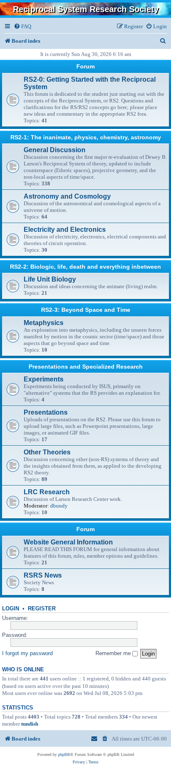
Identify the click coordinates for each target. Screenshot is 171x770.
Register (42, 609)
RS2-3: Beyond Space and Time (85, 309)
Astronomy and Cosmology (67, 196)
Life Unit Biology (50, 279)
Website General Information (68, 542)
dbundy (59, 506)
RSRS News (43, 575)
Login (10, 609)
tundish (29, 724)
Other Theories (47, 452)
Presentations (46, 412)
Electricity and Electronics (65, 229)
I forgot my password (27, 653)
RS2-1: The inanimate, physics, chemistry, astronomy (85, 137)
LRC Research (47, 492)
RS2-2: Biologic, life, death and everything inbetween (85, 266)
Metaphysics (44, 322)
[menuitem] (22, 26)
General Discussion (55, 149)
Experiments (44, 379)
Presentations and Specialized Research (86, 366)
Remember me (113, 653)
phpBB (64, 754)
